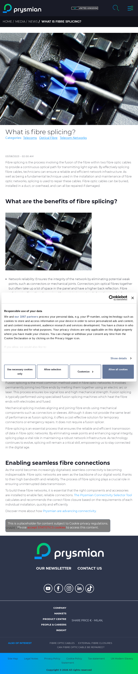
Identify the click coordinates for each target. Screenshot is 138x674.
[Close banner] (132, 298)
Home (7, 21)
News (33, 21)
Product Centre (54, 619)
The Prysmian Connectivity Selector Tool (103, 495)
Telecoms (30, 138)
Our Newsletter (53, 568)
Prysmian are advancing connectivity (69, 511)
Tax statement (96, 658)
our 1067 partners (26, 316)
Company (59, 607)
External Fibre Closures (95, 643)
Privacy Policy (52, 658)
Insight (61, 630)
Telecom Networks (73, 138)
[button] (85, 8)
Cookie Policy (74, 658)
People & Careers (53, 624)
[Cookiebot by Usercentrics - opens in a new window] (111, 297)
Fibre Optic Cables (62, 643)
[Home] (22, 8)
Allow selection (52, 369)
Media (20, 21)
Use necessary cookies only (20, 371)
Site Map (13, 658)
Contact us (89, 568)
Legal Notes (31, 658)
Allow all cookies (118, 369)
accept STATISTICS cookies (46, 527)
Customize (83, 371)
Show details (119, 358)
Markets (60, 613)
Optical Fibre (48, 138)
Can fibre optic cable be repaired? (80, 647)
